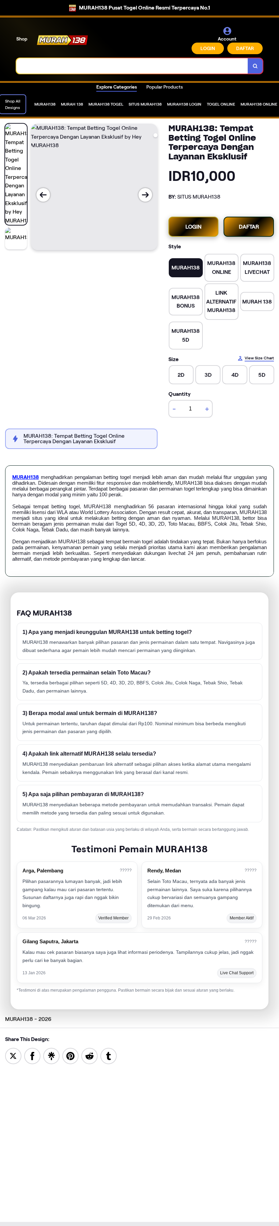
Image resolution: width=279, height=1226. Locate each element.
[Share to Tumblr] (108, 1055)
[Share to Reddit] (89, 1055)
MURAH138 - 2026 (28, 1019)
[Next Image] (145, 194)
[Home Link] (62, 40)
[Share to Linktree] (51, 1055)
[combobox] (132, 66)
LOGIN (207, 48)
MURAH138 (25, 477)
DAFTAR (245, 48)
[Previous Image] (43, 194)
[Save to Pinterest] (70, 1055)
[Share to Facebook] (32, 1055)
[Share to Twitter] (13, 1055)
